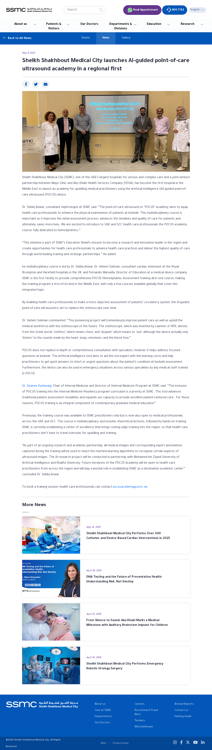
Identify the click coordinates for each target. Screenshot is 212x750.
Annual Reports (184, 704)
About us (20, 24)
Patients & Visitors (53, 27)
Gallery (126, 38)
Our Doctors (89, 24)
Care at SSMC (103, 710)
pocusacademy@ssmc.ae (130, 487)
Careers (140, 704)
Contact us (181, 710)
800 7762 (177, 10)
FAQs (103, 743)
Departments (103, 716)
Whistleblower (144, 727)
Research (187, 24)
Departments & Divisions (120, 27)
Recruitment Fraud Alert (146, 712)
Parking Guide (183, 716)
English (195, 9)
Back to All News (19, 38)
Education (154, 24)
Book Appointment (145, 10)
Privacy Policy (121, 743)
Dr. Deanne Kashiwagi (37, 386)
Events (86, 38)
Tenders (140, 720)
